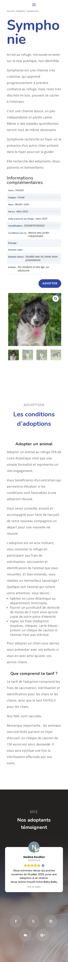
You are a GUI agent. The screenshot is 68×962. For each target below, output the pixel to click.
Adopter (49, 283)
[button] (55, 298)
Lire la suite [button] (34, 886)
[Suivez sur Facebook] (16, 921)
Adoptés (20, 11)
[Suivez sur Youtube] (25, 935)
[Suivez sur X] (33, 921)
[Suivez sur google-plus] (42, 935)
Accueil (10, 11)
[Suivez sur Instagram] (50, 921)
